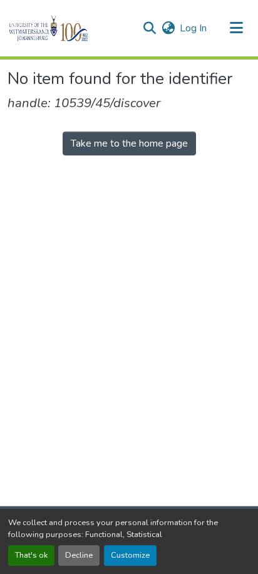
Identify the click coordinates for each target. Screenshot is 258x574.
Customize (130, 555)
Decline (79, 555)
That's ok (31, 555)
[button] (70, 28)
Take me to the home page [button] (129, 143)
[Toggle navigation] (236, 28)
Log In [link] (193, 28)
